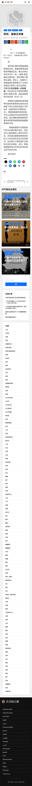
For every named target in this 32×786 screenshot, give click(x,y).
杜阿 (6, 573)
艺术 (6, 659)
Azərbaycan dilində (8, 727)
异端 (6, 505)
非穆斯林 (7, 684)
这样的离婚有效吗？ (11, 317)
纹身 (6, 634)
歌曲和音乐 (15, 30)
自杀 (6, 655)
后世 (6, 419)
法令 (6, 591)
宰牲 (6, 483)
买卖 (6, 340)
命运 (6, 426)
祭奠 (6, 627)
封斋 (6, 491)
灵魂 (6, 605)
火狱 (6, 602)
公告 (6, 198)
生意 (6, 616)
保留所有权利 (21, 782)
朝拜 (6, 566)
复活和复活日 (9, 437)
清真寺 (7, 598)
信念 (5, 30)
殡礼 (6, 587)
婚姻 (9, 30)
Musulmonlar (6, 748)
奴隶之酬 (7, 462)
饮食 (6, 687)
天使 (6, 448)
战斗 (6, 516)
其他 (10, 198)
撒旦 (6, 519)
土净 (6, 430)
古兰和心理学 (9, 397)
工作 (6, 501)
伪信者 (20, 196)
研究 (6, 619)
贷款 (6, 662)
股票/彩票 (8, 648)
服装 (6, 555)
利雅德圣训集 (9, 383)
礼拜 (6, 623)
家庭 (6, 487)
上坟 (6, 329)
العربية (4, 723)
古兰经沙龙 (8, 405)
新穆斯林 (7, 544)
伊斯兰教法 (14, 196)
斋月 (6, 541)
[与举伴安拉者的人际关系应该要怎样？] (16, 205)
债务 (6, 365)
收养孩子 (7, 526)
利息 (6, 380)
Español (5, 752)
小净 (6, 498)
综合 (21, 30)
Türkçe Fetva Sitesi (8, 713)
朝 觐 (6, 559)
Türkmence (6, 770)
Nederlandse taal (7, 759)
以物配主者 (7, 196)
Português (5, 741)
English (5, 720)
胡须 (6, 652)
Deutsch (5, 731)
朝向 (6, 562)
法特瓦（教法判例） (11, 594)
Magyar (5, 766)
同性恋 (7, 415)
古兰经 (7, 401)
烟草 (6, 609)
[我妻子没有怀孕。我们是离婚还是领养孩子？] (16, 261)
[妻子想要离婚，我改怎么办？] (16, 233)
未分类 (7, 569)
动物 (6, 394)
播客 (6, 523)
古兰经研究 (8, 408)
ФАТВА (5, 734)
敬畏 (6, 534)
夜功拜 (7, 440)
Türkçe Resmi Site (7, 709)
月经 (6, 551)
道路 (6, 673)
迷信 (6, 666)
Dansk (4, 763)
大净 (6, 444)
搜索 (16, 284)
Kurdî (4, 756)
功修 (6, 390)
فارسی (4, 745)
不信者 (7, 333)
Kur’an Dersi (6, 716)
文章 (6, 537)
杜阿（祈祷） (9, 576)
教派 (6, 530)
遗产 (6, 677)
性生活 (7, 512)
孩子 (10, 254)
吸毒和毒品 (8, 423)
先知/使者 (8, 369)
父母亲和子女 (9, 612)
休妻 (6, 354)
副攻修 (7, 387)
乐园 (6, 337)
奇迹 (6, 458)
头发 (6, 455)
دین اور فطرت (6, 773)
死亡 (6, 584)
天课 (6, 451)
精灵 (6, 630)
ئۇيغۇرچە (5, 738)
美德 (6, 645)
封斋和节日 (8, 494)
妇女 (21, 251)
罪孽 (6, 641)
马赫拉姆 (7, 691)
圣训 (6, 433)
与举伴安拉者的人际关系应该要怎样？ (15, 297)
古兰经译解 (8, 412)
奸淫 (6, 466)
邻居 (6, 680)
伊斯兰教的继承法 (10, 351)
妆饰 (6, 469)
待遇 (6, 508)
